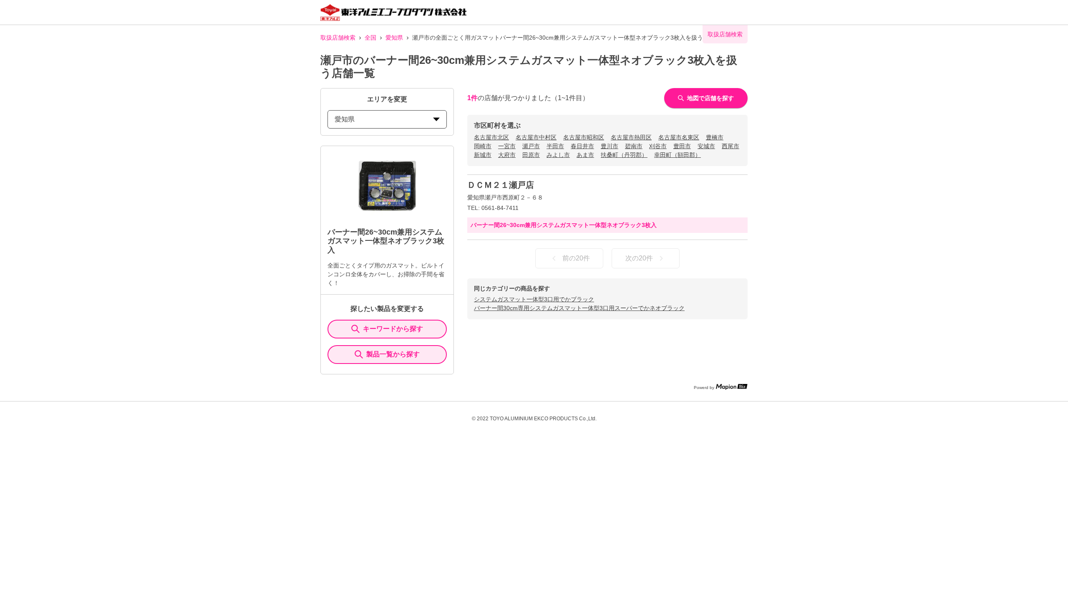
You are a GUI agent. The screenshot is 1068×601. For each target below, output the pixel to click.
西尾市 (730, 146)
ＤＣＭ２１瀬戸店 (500, 184)
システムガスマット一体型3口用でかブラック (534, 299)
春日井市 (582, 146)
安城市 (706, 146)
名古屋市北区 (491, 137)
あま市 (585, 155)
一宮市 (507, 146)
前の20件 (576, 258)
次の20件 (639, 258)
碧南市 (633, 146)
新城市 (482, 155)
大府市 (507, 155)
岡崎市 (482, 146)
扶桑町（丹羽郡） (624, 155)
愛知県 (394, 37)
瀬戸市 (531, 146)
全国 (370, 37)
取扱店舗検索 (337, 37)
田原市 (531, 155)
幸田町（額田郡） (677, 155)
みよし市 (558, 155)
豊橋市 (714, 137)
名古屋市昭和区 (583, 137)
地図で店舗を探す (710, 98)
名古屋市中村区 (536, 137)
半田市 (555, 146)
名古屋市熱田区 (631, 137)
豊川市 (609, 146)
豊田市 (682, 146)
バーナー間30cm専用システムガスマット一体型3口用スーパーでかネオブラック (579, 308)
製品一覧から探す (393, 354)
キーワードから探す (393, 328)
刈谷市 (658, 146)
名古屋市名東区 (678, 137)
